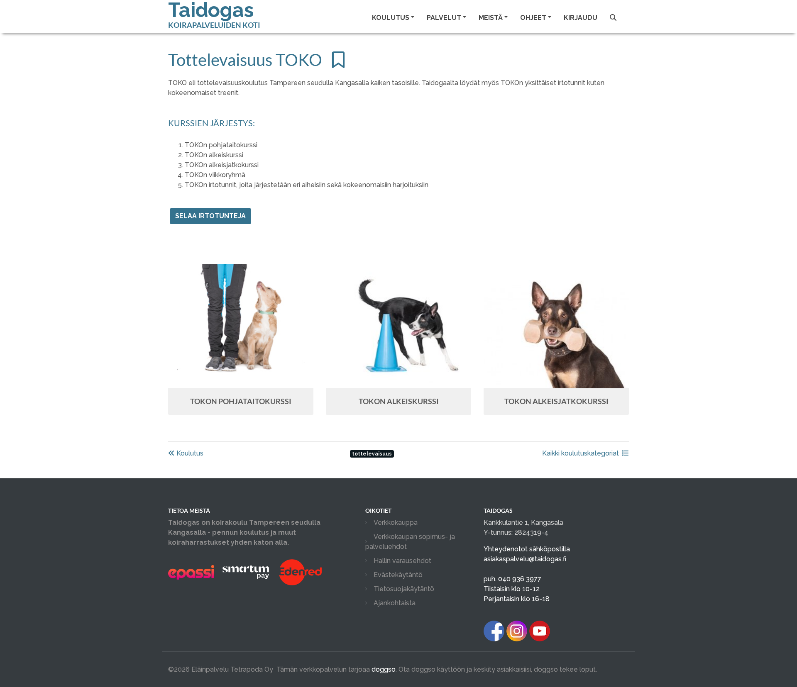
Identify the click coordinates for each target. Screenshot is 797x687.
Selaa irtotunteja (210, 216)
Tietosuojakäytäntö (404, 589)
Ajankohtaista (395, 603)
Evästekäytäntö (398, 575)
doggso (384, 669)
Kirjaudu (580, 18)
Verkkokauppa (396, 522)
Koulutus (189, 453)
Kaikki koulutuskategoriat (580, 453)
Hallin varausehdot (402, 561)
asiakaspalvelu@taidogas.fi (525, 559)
